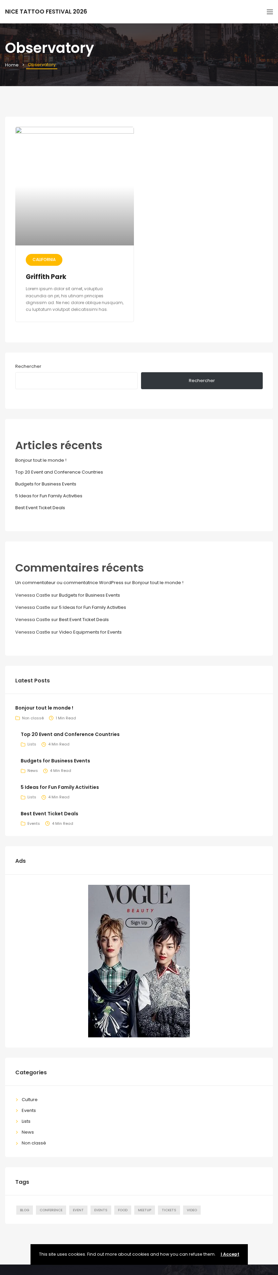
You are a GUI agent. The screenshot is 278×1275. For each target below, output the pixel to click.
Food (122, 1210)
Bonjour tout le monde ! (40, 460)
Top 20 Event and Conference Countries (59, 472)
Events (33, 823)
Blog (24, 1210)
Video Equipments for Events (90, 632)
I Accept (230, 1254)
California (44, 259)
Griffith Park (46, 276)
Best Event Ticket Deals (40, 507)
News (32, 770)
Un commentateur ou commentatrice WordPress (69, 582)
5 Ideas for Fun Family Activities (48, 496)
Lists (31, 744)
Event (78, 1210)
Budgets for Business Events (45, 484)
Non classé (33, 718)
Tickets (169, 1210)
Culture (30, 1099)
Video (192, 1210)
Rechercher (28, 366)
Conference (51, 1210)
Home (12, 65)
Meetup (144, 1210)
